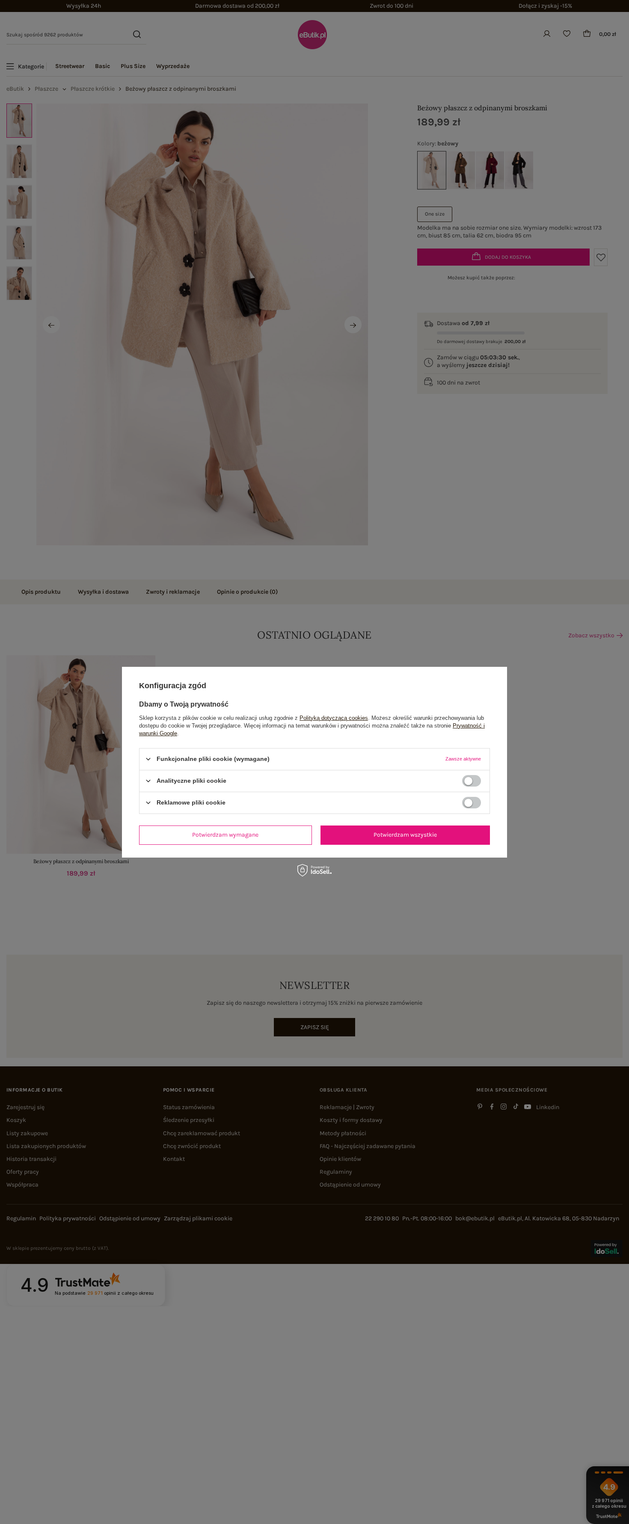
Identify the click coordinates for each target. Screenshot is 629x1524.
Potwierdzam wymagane (225, 834)
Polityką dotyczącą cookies (334, 717)
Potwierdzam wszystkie (405, 834)
